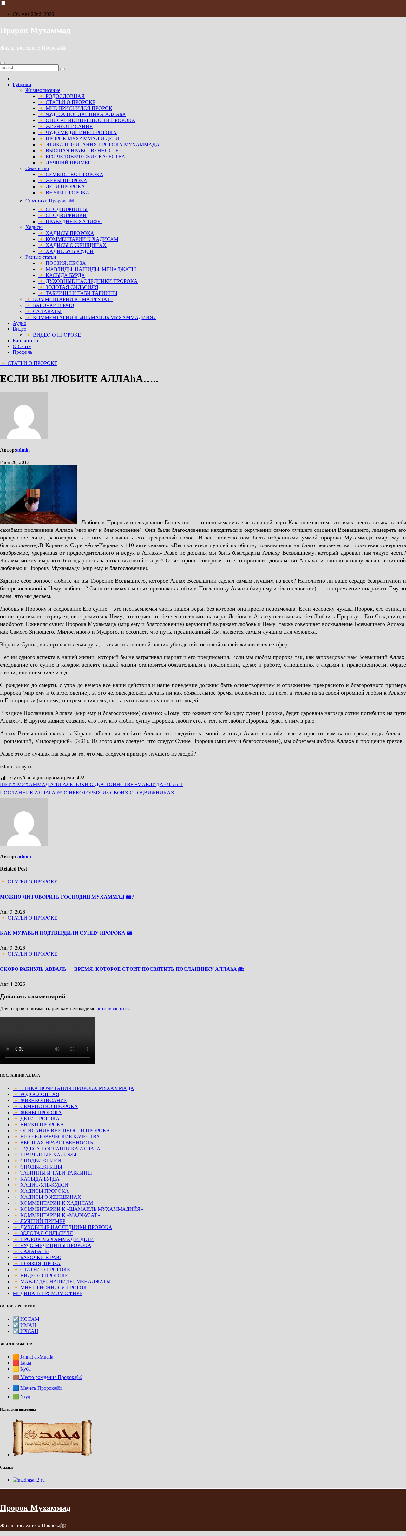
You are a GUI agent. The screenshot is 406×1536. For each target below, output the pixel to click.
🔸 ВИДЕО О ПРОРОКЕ (53, 335)
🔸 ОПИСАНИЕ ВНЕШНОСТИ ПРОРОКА (86, 120)
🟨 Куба (22, 1369)
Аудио (19, 323)
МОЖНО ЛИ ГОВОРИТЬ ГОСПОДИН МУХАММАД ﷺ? (67, 897)
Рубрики (22, 84)
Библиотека (25, 340)
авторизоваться (113, 1008)
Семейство (37, 168)
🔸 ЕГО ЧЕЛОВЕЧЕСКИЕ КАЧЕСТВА (81, 156)
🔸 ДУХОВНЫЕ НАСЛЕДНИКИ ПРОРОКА (88, 281)
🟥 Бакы (22, 1363)
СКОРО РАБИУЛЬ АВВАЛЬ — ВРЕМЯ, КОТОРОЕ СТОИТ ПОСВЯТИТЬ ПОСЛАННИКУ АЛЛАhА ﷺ (122, 969)
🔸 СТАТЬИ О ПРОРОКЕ (66, 102)
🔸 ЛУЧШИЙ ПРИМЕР (64, 162)
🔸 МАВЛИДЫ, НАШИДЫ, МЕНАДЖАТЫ (87, 269)
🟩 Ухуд (21, 1396)
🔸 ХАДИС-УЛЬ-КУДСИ (66, 251)
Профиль (22, 352)
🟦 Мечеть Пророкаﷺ (37, 1388)
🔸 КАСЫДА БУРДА (61, 275)
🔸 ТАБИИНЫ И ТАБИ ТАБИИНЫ (77, 293)
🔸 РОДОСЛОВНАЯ (61, 96)
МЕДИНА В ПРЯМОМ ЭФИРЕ (47, 1293)
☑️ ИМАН (24, 1325)
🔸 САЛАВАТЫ (43, 311)
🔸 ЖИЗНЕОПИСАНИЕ (65, 126)
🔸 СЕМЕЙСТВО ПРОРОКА (70, 174)
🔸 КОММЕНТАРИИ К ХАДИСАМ (78, 239)
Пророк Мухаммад (35, 30)
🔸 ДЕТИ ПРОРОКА (61, 186)
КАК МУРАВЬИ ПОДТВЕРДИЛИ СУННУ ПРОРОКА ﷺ (66, 933)
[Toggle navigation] (2, 63)
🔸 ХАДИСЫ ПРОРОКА (66, 233)
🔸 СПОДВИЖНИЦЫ (63, 209)
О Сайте (22, 346)
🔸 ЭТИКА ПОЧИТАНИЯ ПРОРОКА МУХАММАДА (99, 144)
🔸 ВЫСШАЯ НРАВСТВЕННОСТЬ (78, 150)
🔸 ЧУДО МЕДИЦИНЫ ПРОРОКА (77, 132)
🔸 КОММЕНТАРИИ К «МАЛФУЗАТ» (69, 299)
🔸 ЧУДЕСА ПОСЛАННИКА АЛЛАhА (82, 114)
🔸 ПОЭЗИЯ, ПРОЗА (62, 263)
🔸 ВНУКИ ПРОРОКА (63, 192)
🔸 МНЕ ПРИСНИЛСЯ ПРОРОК (75, 108)
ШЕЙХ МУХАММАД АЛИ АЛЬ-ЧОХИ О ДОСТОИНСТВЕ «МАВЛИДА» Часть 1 (91, 784)
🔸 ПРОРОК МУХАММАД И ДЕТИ (78, 138)
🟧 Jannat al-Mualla (33, 1357)
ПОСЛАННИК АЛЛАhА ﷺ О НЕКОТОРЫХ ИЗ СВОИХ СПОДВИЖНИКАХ (87, 792)
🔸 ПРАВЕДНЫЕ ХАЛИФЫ (70, 221)
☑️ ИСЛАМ (26, 1319)
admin (23, 450)
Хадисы (34, 227)
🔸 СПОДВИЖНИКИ (62, 215)
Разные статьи (40, 257)
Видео (19, 329)
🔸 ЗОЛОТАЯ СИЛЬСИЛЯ (68, 287)
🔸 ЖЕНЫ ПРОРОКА (62, 180)
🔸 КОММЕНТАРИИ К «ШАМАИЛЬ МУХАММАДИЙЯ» (90, 317)
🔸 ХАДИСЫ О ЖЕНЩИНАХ (72, 245)
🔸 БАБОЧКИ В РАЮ (49, 305)
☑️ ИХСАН (25, 1331)
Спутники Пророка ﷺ (50, 200)
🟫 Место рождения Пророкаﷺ (47, 1377)
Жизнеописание (42, 90)
